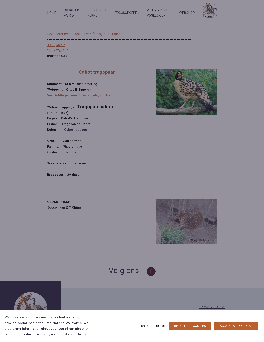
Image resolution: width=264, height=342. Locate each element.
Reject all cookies (190, 326)
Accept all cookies (236, 326)
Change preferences (152, 326)
